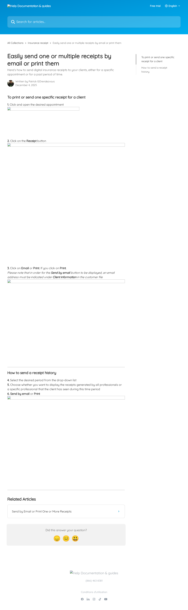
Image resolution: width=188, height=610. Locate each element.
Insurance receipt (38, 43)
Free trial (155, 6)
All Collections (15, 43)
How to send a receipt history (154, 69)
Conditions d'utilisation (94, 592)
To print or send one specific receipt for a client (157, 59)
